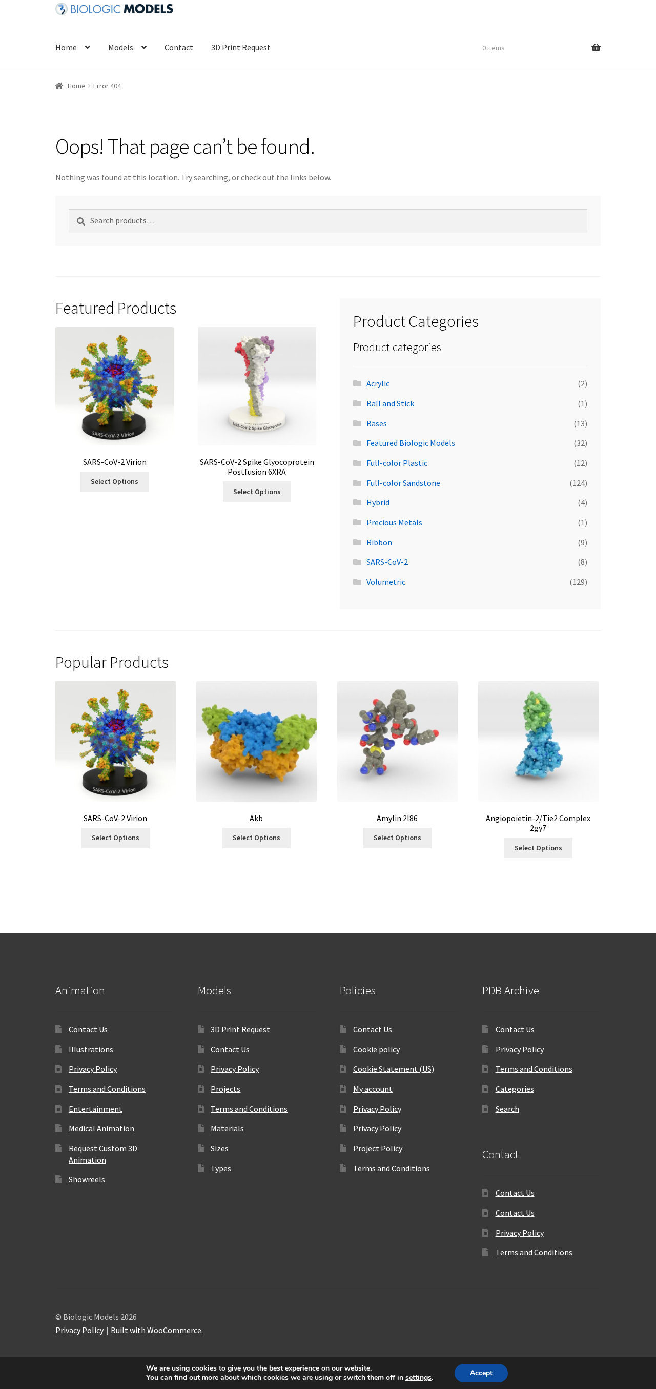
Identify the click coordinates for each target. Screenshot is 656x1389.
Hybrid (377, 502)
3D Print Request (241, 47)
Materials (227, 1128)
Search (507, 1109)
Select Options (114, 481)
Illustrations (91, 1049)
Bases (376, 423)
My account (373, 1089)
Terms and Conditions (107, 1089)
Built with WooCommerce (156, 1330)
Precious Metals (394, 522)
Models (120, 47)
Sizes (220, 1148)
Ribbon (379, 542)
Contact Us (88, 1029)
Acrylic (377, 383)
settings (418, 1377)
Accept (481, 1373)
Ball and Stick (390, 403)
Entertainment (95, 1109)
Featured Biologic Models (410, 443)
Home (66, 47)
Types (221, 1168)
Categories (515, 1089)
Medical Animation (101, 1128)
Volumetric (385, 582)
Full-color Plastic (396, 463)
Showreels (87, 1179)
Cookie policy (376, 1049)
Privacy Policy (93, 1069)
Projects (225, 1089)
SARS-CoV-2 (387, 562)
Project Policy (377, 1148)
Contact (179, 47)
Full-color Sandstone (403, 483)
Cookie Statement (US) (393, 1069)
